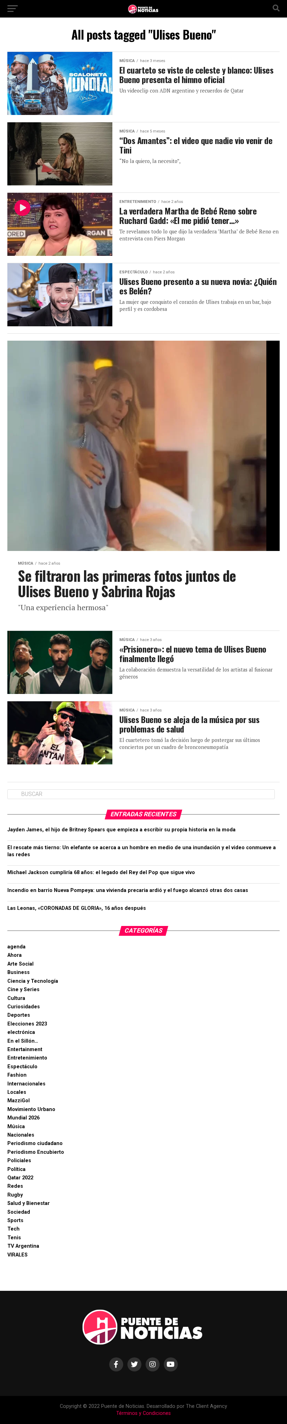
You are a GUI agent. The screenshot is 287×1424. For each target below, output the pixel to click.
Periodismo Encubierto (35, 1152)
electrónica (21, 1032)
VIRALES (17, 1255)
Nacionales (20, 1135)
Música (16, 1127)
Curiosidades (23, 1007)
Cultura (16, 998)
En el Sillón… (22, 1041)
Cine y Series (23, 990)
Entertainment (24, 1049)
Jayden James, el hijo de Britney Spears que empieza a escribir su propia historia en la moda (121, 830)
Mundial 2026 (23, 1118)
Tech (13, 1229)
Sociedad (18, 1212)
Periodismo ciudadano (35, 1143)
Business (18, 972)
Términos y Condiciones (143, 1413)
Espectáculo (22, 1067)
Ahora (14, 955)
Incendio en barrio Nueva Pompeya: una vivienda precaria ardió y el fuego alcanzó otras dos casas (127, 890)
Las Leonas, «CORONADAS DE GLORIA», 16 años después (76, 908)
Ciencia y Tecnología (32, 981)
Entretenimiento (27, 1058)
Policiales (19, 1161)
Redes (15, 1186)
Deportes (18, 1015)
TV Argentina (23, 1246)
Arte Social (20, 964)
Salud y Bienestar (28, 1203)
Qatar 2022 (20, 1178)
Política (16, 1169)
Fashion (17, 1075)
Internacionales (26, 1084)
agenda (16, 947)
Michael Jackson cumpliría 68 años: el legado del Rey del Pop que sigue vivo (101, 872)
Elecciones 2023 (27, 1024)
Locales (16, 1092)
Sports (15, 1221)
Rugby (15, 1195)
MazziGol (18, 1101)
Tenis (14, 1238)
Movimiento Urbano (31, 1109)
